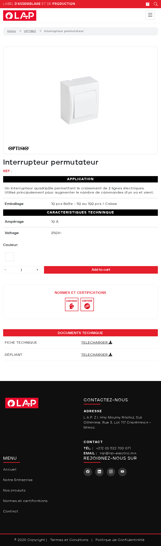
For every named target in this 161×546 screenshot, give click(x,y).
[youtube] (122, 472)
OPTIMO (30, 31)
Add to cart (101, 270)
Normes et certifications (25, 501)
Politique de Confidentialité (120, 540)
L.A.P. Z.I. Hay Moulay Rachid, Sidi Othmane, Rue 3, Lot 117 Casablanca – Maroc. (117, 422)
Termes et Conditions (69, 540)
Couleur (10, 245)
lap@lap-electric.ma (118, 453)
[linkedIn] (99, 472)
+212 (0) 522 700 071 (113, 448)
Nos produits (14, 490)
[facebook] (88, 472)
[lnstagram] (111, 472)
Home (11, 31)
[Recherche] (154, 4)
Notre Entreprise (18, 480)
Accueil (9, 469)
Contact (10, 511)
